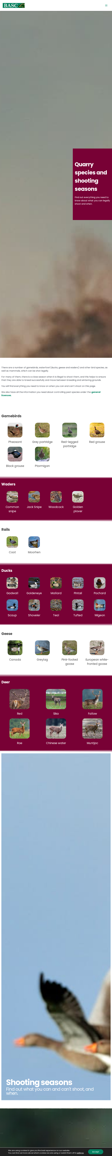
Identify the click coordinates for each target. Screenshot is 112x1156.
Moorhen (34, 552)
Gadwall (12, 593)
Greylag (42, 660)
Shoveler (34, 615)
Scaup (12, 615)
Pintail (78, 593)
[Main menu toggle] (106, 5)
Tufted (77, 615)
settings (80, 1153)
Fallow (92, 714)
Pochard (100, 593)
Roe (19, 743)
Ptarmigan (42, 466)
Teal (56, 615)
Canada (15, 660)
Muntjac (92, 743)
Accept (95, 1151)
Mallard (56, 593)
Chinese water (56, 743)
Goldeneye (34, 593)
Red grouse (97, 442)
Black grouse (15, 466)
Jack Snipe (34, 507)
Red (19, 714)
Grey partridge (42, 442)
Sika (56, 714)
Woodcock (56, 507)
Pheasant (15, 442)
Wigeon (100, 615)
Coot (12, 552)
